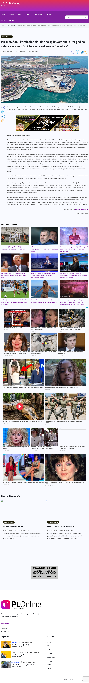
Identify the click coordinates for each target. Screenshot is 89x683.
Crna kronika (38, 14)
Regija (3, 20)
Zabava (11, 20)
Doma (3, 14)
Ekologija (49, 14)
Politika (11, 14)
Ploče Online (9, 530)
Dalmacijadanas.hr (81, 209)
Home (2, 26)
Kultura (28, 14)
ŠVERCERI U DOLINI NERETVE (13, 526)
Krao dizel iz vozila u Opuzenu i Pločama (61, 526)
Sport (19, 14)
